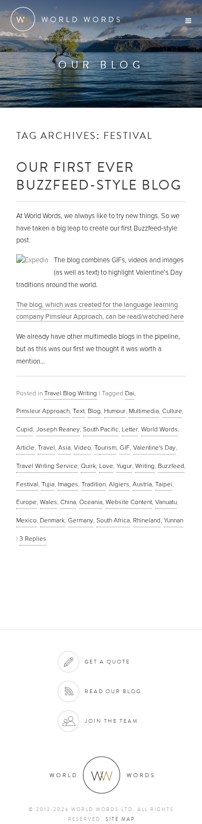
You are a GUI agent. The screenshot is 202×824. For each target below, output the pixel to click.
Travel (46, 447)
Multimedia (144, 411)
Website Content (129, 502)
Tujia (47, 484)
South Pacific (101, 429)
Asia (64, 447)
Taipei (163, 484)
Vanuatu (166, 502)
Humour (115, 411)
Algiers (119, 484)
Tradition (93, 484)
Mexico (26, 520)
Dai (129, 393)
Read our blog (113, 691)
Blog (94, 411)
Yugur (124, 466)
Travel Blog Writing (70, 393)
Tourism (105, 447)
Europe (26, 502)
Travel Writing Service (47, 466)
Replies (32, 538)
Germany (80, 520)
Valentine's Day (154, 447)
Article (25, 447)
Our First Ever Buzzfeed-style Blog (99, 175)
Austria (142, 484)
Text (79, 411)
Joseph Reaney (58, 429)
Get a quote (107, 661)
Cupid (24, 429)
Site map (120, 819)
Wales (48, 502)
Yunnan (173, 520)
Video (82, 447)
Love (106, 466)
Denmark (52, 520)
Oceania (90, 502)
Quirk (88, 466)
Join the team (111, 720)
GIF (125, 447)
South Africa (113, 520)
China (68, 502)
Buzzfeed (171, 466)
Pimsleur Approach (42, 411)
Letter (130, 429)
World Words (69, 19)
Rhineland (147, 520)
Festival (27, 484)
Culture (172, 411)
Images (68, 484)
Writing (145, 466)
